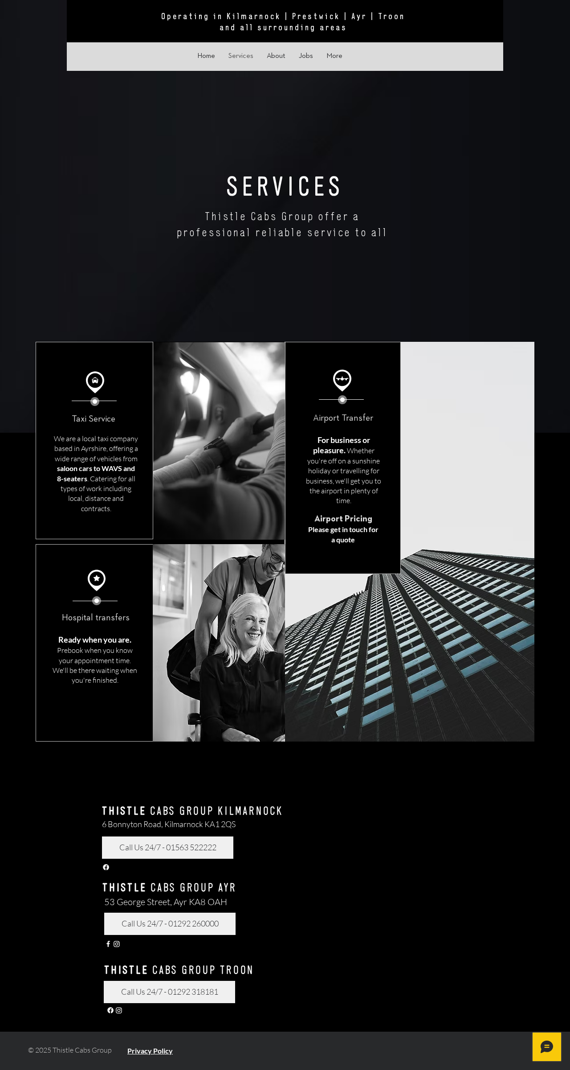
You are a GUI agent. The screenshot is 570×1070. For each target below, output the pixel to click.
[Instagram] (117, 944)
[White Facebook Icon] (108, 944)
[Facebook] (106, 867)
